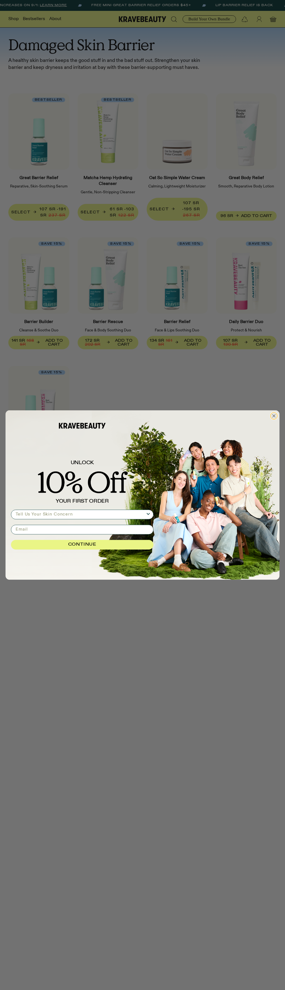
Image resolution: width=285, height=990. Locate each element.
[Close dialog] (274, 416)
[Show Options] (148, 514)
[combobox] (81, 514)
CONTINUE (82, 545)
